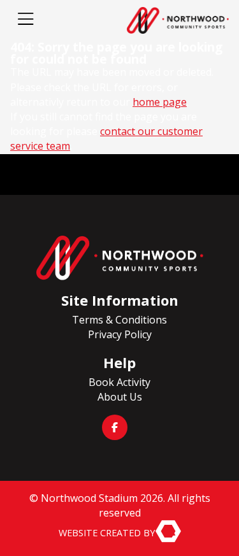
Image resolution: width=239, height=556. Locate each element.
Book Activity (119, 382)
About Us (120, 397)
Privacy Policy (120, 334)
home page (160, 102)
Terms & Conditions (119, 320)
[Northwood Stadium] (119, 258)
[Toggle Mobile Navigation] (25, 20)
